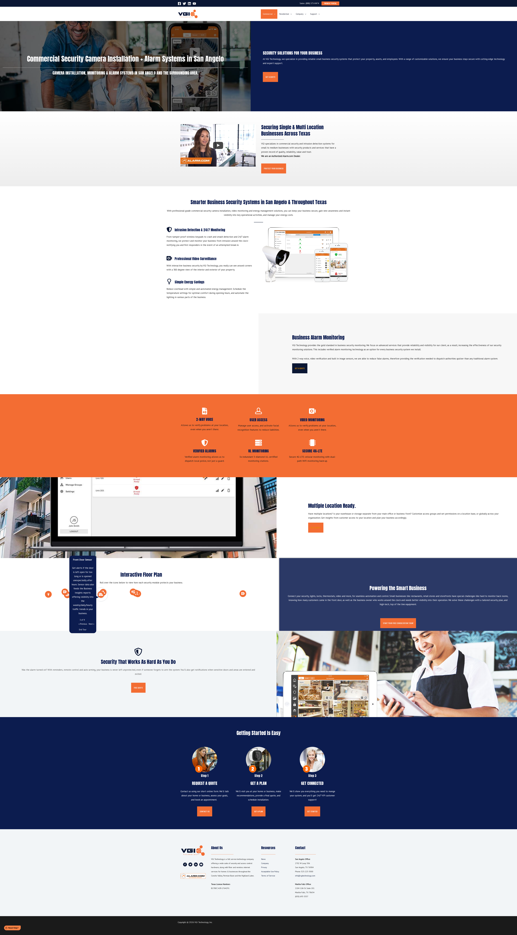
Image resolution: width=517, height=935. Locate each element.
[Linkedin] (189, 3)
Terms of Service (268, 875)
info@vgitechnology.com (305, 875)
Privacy (264, 867)
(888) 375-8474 (312, 3)
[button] (270, 77)
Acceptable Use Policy (270, 871)
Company (265, 863)
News (263, 859)
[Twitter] (184, 3)
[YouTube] (194, 3)
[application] (274, 14)
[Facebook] (179, 3)
